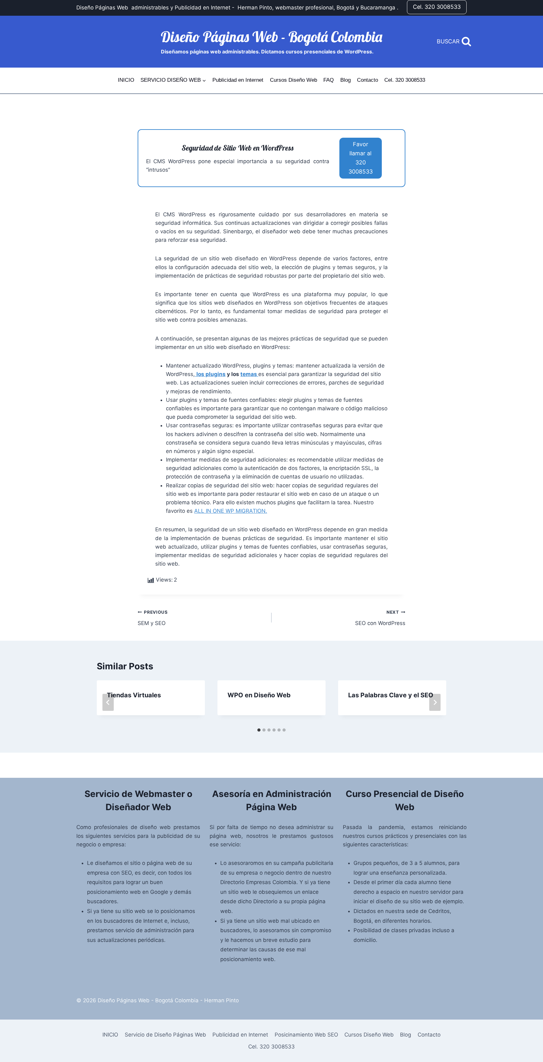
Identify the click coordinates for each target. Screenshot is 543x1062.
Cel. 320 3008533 (437, 6)
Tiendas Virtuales (134, 695)
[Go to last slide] (108, 702)
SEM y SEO (153, 618)
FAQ (328, 80)
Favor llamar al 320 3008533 (360, 157)
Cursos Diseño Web (293, 80)
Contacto (367, 80)
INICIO (126, 80)
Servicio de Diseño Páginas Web (165, 1035)
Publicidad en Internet (237, 80)
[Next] (435, 702)
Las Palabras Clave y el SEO (390, 695)
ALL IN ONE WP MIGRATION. (230, 511)
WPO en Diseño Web (259, 695)
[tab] (259, 730)
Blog (345, 80)
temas (249, 374)
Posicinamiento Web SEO (306, 1035)
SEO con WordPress (380, 618)
